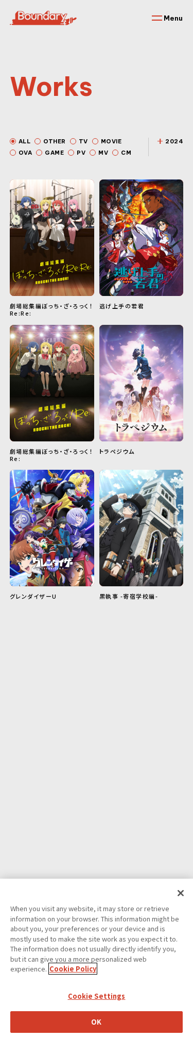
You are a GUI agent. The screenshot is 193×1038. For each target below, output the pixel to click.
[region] (96, 958)
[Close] (180, 893)
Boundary (43, 18)
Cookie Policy (72, 969)
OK (96, 1022)
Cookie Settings (97, 996)
